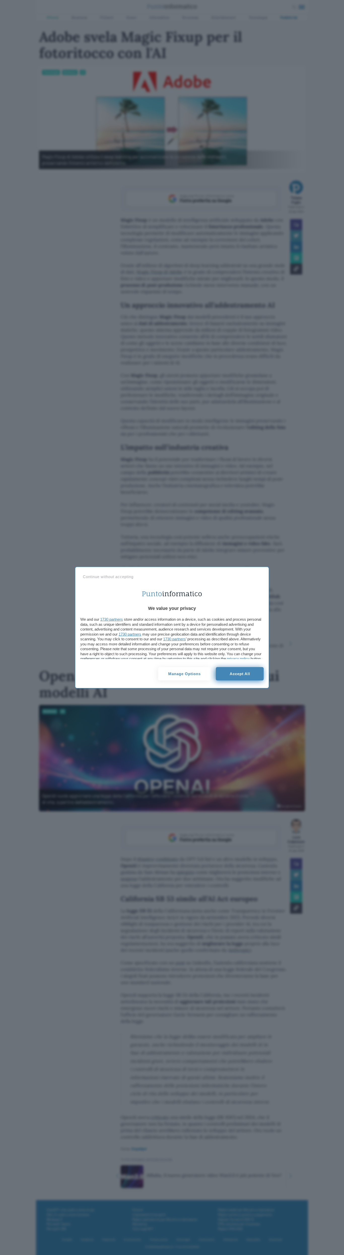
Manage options (184, 674)
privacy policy (238, 658)
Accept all (240, 674)
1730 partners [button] (111, 619)
